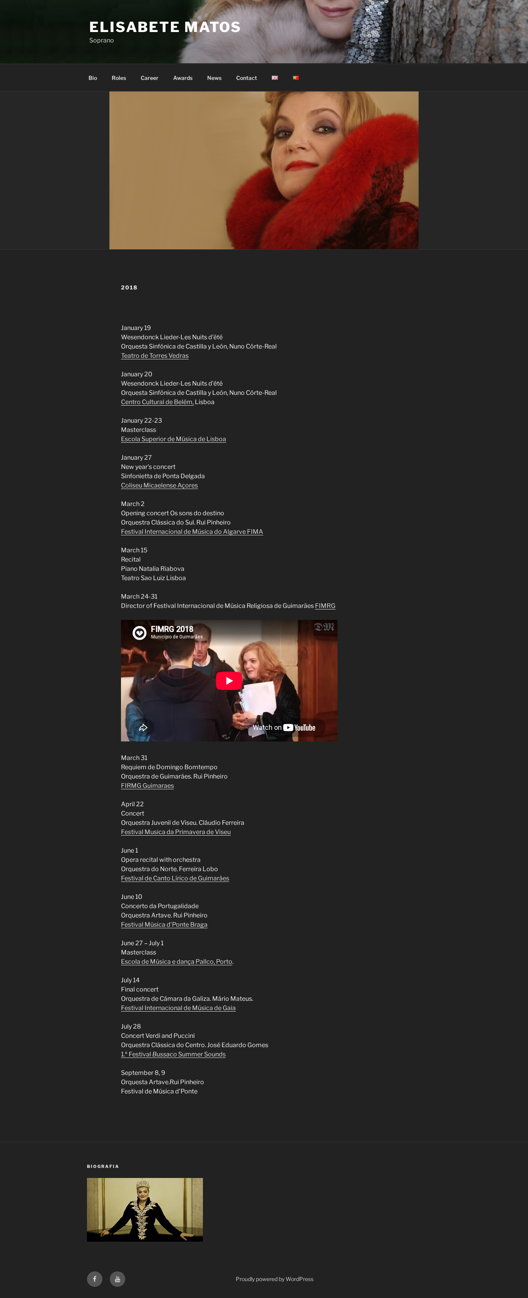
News (214, 77)
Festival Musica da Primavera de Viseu (176, 832)
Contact (246, 77)
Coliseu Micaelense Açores (159, 485)
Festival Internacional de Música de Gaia (178, 1008)
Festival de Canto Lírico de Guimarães (175, 878)
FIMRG (325, 605)
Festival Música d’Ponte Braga (164, 924)
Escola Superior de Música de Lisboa (173, 439)
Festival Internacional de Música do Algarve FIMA (192, 531)
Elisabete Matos (165, 27)
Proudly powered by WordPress (274, 1279)
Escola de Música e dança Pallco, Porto (176, 961)
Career (149, 77)
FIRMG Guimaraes (147, 785)
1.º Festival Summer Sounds (173, 1054)
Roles (119, 77)
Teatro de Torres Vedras (155, 355)
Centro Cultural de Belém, (157, 402)
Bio (93, 77)
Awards (182, 77)
